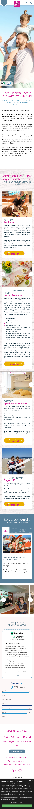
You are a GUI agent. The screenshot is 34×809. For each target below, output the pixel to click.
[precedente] (2, 46)
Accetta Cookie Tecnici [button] (17, 802)
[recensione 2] (18, 676)
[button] (17, 799)
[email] (27, 3)
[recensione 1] (16, 676)
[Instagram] (20, 771)
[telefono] (31, 3)
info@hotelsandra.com (18, 758)
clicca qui (30, 797)
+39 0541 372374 (18, 761)
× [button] (32, 780)
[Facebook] (13, 771)
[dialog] (17, 794)
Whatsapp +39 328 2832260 (17, 765)
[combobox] (30, 780)
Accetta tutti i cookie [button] (17, 806)
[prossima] (32, 46)
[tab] (5, 530)
